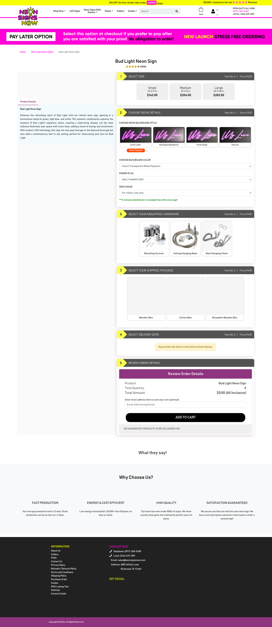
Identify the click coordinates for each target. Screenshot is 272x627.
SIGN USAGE (126, 187)
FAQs (54, 558)
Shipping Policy (58, 576)
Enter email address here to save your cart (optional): (152, 400)
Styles (108, 11)
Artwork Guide (58, 594)
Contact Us (56, 561)
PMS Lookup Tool (59, 586)
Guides (131, 11)
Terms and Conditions (62, 572)
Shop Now (58, 11)
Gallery (120, 11)
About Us (55, 551)
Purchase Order (59, 579)
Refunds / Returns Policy (63, 569)
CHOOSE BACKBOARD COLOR (135, 160)
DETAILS (160, 3)
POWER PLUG (126, 173)
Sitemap (55, 590)
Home (23, 52)
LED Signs (74, 11)
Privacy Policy (58, 565)
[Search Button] (176, 11)
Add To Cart (186, 417)
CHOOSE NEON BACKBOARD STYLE (138, 123)
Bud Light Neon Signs (42, 52)
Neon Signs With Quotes (92, 11)
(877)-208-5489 (241, 11)
